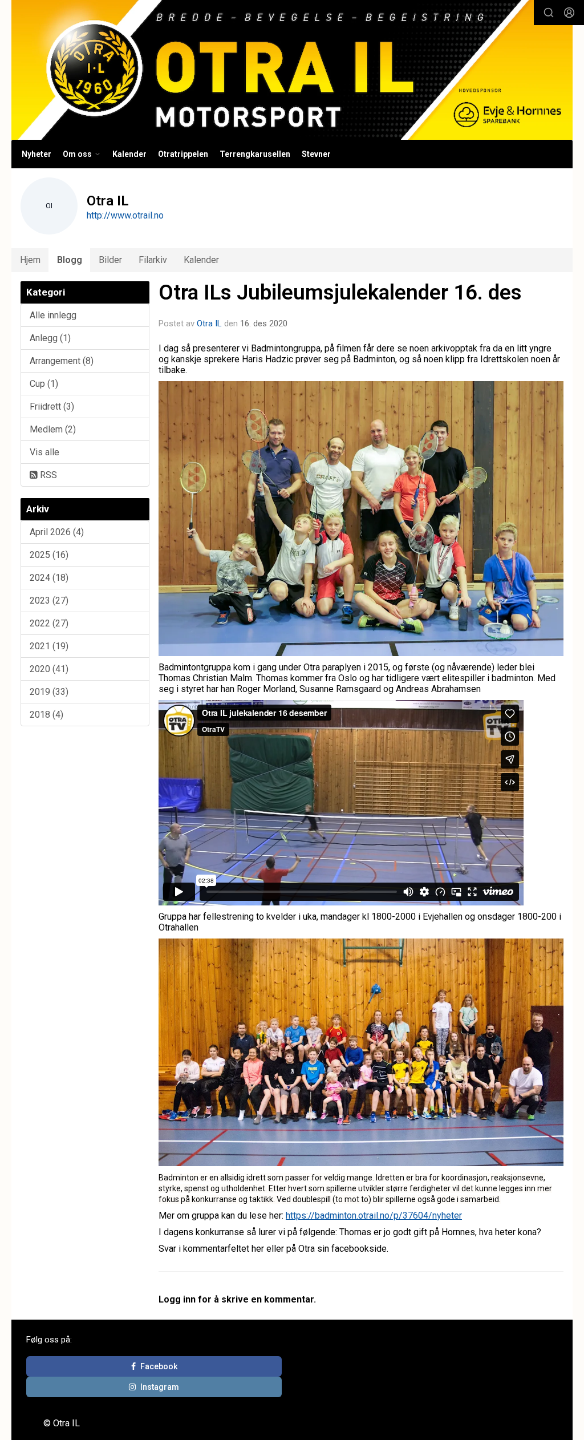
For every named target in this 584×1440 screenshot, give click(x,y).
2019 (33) (49, 691)
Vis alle (44, 452)
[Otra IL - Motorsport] (292, 70)
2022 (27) (49, 623)
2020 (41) (49, 669)
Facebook (158, 1366)
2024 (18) (49, 577)
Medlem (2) (53, 429)
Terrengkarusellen (255, 154)
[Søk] (548, 12)
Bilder (110, 259)
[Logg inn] (569, 12)
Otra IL (209, 323)
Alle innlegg (53, 315)
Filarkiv (153, 259)
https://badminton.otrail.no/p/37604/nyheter (374, 1215)
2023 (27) (49, 600)
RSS (47, 475)
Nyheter (36, 154)
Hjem (30, 259)
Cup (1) (44, 383)
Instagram (159, 1387)
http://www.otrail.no (125, 215)
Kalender (129, 154)
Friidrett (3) (52, 406)
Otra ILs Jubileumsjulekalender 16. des (340, 292)
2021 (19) (49, 646)
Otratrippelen (183, 154)
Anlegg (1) (50, 338)
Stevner (316, 154)
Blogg (69, 259)
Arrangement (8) (62, 360)
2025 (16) (49, 554)
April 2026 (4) (57, 532)
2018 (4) (46, 714)
